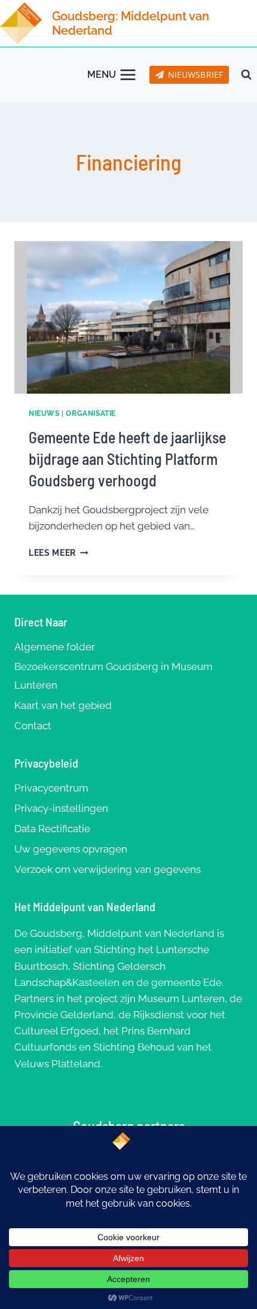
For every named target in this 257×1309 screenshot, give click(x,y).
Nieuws (44, 413)
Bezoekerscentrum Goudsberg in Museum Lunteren (113, 675)
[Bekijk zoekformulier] (246, 75)
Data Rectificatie (52, 829)
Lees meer (58, 553)
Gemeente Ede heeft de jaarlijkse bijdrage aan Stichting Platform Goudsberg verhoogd (127, 459)
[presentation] (128, 317)
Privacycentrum (51, 788)
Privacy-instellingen (61, 808)
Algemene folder (54, 647)
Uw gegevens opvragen (70, 849)
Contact (32, 726)
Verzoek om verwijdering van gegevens (107, 869)
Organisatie (91, 413)
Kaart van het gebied (63, 705)
